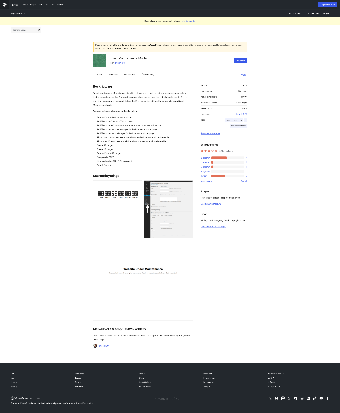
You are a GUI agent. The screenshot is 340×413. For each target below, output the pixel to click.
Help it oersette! (188, 21)
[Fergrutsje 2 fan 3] (189, 184)
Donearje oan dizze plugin (213, 226)
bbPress (272, 382)
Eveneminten (209, 378)
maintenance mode (238, 126)
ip (245, 120)
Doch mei (207, 374)
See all (244, 181)
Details (99, 74)
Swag (207, 386)
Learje (142, 374)
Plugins (78, 382)
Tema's (78, 378)
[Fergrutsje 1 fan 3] (138, 184)
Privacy (14, 386)
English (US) (241, 114)
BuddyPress (274, 386)
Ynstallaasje (129, 74)
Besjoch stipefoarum (211, 204)
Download (240, 60)
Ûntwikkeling (148, 74)
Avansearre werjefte (210, 133)
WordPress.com (276, 374)
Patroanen (79, 386)
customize (238, 120)
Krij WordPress (327, 4)
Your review (206, 181)
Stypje (244, 74)
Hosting (14, 382)
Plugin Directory (18, 13)
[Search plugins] (38, 30)
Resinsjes (113, 74)
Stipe (141, 378)
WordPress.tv (146, 386)
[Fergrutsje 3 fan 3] (189, 243)
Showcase (79, 374)
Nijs (12, 378)
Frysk (38, 399)
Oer (12, 374)
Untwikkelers (145, 382)
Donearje (208, 382)
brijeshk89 (120, 62)
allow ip (229, 120)
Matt (271, 378)
